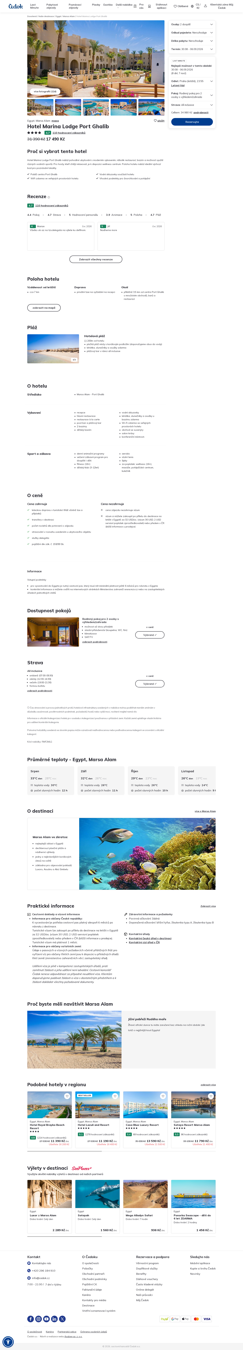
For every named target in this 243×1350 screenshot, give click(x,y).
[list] (49, 197)
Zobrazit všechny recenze (96, 259)
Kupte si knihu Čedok (203, 1268)
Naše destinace (46, 16)
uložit (160, 120)
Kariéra (86, 1295)
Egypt (58, 16)
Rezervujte (192, 121)
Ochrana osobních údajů (93, 1331)
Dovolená (32, 16)
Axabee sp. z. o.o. (73, 1336)
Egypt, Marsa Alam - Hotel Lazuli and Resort (95, 1095)
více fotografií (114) (45, 91)
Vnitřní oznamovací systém (98, 1310)
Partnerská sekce (67, 1331)
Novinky (195, 1273)
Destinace (88, 1305)
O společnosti (90, 1263)
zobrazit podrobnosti (94, 641)
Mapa (55, 120)
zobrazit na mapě (44, 307)
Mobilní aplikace (200, 1263)
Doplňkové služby (147, 1268)
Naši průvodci (144, 1295)
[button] (8, 1342)
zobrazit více (208, 1084)
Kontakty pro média (94, 1300)
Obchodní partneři (93, 1273)
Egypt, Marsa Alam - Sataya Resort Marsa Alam (190, 1095)
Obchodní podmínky (94, 1279)
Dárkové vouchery (147, 1279)
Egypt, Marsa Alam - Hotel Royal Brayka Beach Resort (49, 1095)
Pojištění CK (89, 1284)
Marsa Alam (69, 16)
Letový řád (177, 85)
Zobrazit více (208, 906)
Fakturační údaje (92, 1289)
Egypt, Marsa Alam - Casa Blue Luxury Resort (143, 1095)
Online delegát (145, 1289)
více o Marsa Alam (205, 811)
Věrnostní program (147, 1263)
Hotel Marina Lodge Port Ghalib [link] (92, 16)
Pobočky (87, 1268)
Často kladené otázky (149, 1284)
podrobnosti (201, 112)
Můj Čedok (142, 1300)
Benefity (141, 1273)
